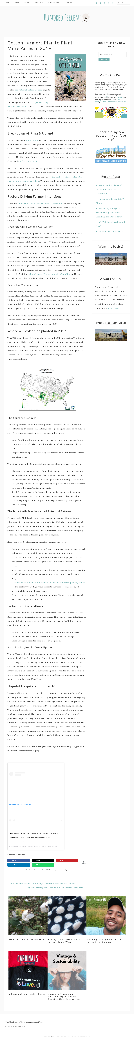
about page (113, 308)
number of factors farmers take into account (40, 203)
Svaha (120, 97)
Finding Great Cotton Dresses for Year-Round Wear (65, 940)
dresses (98, 96)
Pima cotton (32, 140)
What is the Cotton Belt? (111, 231)
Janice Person (27, 846)
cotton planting (56, 870)
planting (64, 870)
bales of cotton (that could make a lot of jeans (50, 274)
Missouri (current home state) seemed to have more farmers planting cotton (48, 583)
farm (35, 870)
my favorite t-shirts (27, 161)
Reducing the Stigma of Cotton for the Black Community (108, 189)
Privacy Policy (85, 1036)
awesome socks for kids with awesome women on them (110, 101)
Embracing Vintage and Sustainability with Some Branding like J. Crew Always (109, 212)
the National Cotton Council (29, 90)
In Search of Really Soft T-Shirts (26, 994)
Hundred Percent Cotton (67, 17)
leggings (108, 96)
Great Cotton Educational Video (26, 939)
